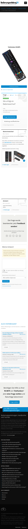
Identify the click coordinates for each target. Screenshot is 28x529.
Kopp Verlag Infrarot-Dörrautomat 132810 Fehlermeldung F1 (14, 487)
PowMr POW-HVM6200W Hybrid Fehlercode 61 (11, 468)
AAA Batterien (8, 142)
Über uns (4, 494)
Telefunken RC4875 (22, 8)
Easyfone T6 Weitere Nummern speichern (10, 470)
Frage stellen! (14, 402)
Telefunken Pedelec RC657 (8, 371)
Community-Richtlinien (6, 286)
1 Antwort (5, 347)
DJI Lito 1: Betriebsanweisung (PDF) (9, 460)
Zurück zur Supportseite (8, 89)
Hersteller (8, 8)
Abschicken (6, 281)
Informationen (5, 492)
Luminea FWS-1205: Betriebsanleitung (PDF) (11, 442)
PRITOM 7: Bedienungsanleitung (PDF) (9, 456)
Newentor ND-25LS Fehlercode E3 (9, 482)
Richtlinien (4, 497)
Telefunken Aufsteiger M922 (8, 354)
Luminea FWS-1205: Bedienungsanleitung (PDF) (11, 444)
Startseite (3, 8)
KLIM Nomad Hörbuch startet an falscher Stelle (11, 485)
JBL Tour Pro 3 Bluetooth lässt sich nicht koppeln (11, 472)
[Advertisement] (14, 29)
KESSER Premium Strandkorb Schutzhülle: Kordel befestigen (14, 452)
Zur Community (10, 435)
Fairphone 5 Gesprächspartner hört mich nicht (11, 480)
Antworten (23, 334)
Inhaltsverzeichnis (14, 86)
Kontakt (3, 499)
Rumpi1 (12, 95)
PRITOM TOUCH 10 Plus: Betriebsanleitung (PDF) (11, 462)
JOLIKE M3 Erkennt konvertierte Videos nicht (10, 476)
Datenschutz (17, 527)
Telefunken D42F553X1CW (8, 336)
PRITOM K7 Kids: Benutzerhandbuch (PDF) (10, 458)
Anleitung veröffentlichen (11, 121)
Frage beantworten (10, 117)
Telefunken (14, 8)
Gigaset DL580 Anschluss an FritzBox (9, 478)
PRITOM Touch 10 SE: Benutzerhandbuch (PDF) (11, 454)
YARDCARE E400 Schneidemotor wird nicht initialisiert (12, 474)
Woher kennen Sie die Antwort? (9, 275)
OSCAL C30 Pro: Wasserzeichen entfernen (10, 446)
